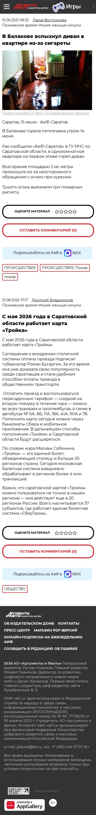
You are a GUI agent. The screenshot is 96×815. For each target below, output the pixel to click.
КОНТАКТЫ (68, 623)
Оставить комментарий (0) (48, 230)
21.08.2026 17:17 (15, 300)
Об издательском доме (29, 623)
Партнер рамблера (46, 791)
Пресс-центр (17, 630)
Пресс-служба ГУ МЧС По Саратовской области (45, 113)
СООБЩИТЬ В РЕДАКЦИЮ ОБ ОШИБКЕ (41, 648)
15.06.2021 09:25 (15, 20)
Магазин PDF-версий (55, 630)
